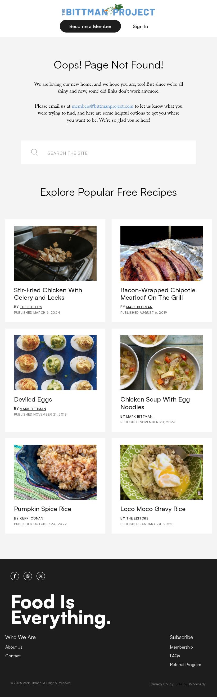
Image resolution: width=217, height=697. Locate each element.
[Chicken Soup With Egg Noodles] (161, 362)
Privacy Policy (161, 684)
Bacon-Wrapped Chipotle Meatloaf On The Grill (157, 294)
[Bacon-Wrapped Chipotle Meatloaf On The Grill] (161, 253)
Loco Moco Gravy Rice (153, 509)
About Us (13, 647)
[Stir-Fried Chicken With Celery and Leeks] (55, 253)
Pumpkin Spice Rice (42, 509)
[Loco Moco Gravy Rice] (161, 472)
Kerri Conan (31, 518)
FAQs (175, 655)
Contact (13, 655)
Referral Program (185, 664)
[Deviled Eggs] (55, 362)
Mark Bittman (139, 307)
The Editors (31, 307)
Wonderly (197, 684)
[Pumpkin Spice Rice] (55, 472)
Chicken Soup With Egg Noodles (155, 403)
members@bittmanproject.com (102, 107)
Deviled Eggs (33, 399)
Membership (181, 647)
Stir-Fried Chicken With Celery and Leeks (48, 294)
